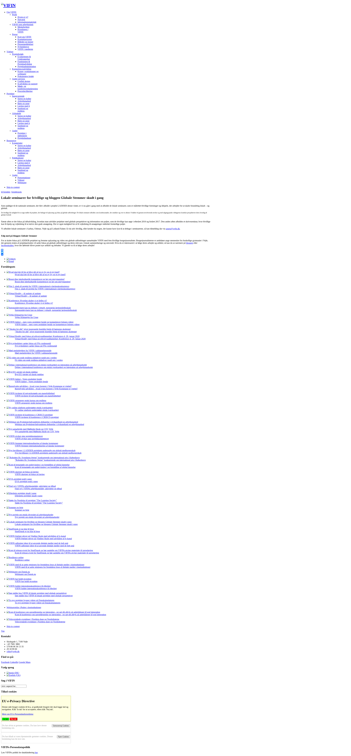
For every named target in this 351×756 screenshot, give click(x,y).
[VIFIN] (8, 5)
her (36, 752)
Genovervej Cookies (61, 726)
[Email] (10, 261)
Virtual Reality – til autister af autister (31, 296)
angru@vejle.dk (173, 229)
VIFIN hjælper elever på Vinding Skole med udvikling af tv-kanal (43, 538)
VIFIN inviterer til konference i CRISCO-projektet (37, 417)
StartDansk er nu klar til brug (27, 531)
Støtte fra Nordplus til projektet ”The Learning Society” (39, 503)
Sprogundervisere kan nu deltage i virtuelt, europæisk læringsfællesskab (46, 310)
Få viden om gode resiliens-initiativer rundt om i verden (39, 360)
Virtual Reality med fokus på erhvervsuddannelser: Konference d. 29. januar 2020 (50, 339)
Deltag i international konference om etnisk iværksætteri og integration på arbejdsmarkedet (54, 367)
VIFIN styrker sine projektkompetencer (32, 438)
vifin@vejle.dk (13, 651)
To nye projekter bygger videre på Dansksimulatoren (37, 603)
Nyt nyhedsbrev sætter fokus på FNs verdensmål (36, 346)
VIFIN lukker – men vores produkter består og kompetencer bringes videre (47, 324)
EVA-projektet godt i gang (26, 481)
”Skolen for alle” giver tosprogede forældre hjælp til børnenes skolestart (46, 331)
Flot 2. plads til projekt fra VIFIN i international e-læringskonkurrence (45, 289)
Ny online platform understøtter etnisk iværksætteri (37, 410)
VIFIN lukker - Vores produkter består (31, 381)
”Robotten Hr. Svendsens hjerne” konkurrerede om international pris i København (50, 460)
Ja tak (5, 719)
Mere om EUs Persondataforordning (17, 714)
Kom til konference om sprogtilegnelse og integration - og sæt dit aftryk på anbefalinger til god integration (60, 614)
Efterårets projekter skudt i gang (28, 496)
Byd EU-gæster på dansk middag (29, 374)
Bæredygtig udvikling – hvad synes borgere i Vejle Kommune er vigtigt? (46, 389)
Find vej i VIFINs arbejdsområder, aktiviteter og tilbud (38, 488)
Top (3, 631)
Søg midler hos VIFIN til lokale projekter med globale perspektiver (44, 595)
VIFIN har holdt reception (26, 581)
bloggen (189, 243)
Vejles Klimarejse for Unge (26, 317)
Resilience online (22, 560)
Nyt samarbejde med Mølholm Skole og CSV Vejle (37, 431)
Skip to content (13, 187)
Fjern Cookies (63, 737)
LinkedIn (14, 662)
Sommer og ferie (22, 510)
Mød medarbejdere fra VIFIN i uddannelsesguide (36, 353)
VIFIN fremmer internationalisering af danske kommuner (39, 446)
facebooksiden (7, 245)
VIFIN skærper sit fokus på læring (30, 474)
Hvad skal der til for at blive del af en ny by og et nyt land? (40, 274)
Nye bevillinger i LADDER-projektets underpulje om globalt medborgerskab (48, 453)
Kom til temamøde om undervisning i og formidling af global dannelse (45, 467)
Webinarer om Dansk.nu (25, 574)
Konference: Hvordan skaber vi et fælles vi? (34, 303)
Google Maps (24, 662)
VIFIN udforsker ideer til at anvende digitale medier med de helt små (44, 546)
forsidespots (16, 192)
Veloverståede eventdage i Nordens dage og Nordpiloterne (40, 622)
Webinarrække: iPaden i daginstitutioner (24, 607)
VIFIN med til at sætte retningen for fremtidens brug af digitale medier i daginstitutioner (52, 567)
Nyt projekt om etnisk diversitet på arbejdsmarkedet (37, 517)
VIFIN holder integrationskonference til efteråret (36, 588)
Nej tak (13, 719)
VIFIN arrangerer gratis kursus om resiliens (33, 403)
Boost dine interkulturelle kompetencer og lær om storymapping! (43, 281)
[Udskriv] (11, 259)
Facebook (5, 662)
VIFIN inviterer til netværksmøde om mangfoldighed (38, 396)
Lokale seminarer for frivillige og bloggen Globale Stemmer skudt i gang (46, 524)
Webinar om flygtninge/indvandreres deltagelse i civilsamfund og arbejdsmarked (49, 424)
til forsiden (5, 192)
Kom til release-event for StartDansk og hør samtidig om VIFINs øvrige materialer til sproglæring (57, 553)
